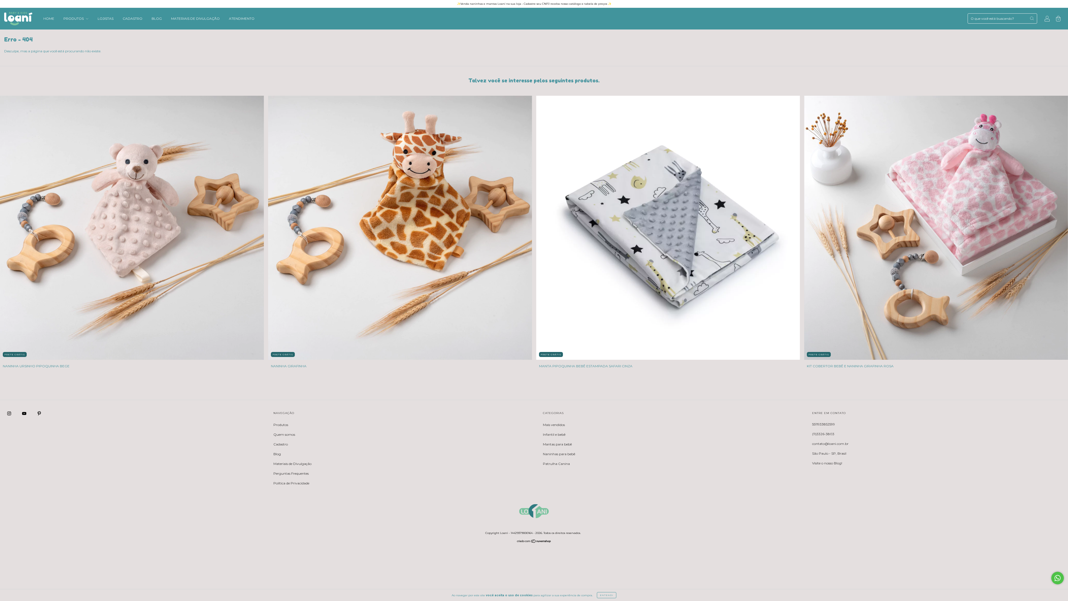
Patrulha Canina (556, 464)
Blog (277, 454)
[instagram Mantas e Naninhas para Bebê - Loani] (9, 413)
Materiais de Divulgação (292, 464)
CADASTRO (132, 18)
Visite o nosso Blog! (827, 463)
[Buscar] (1032, 18)
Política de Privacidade (291, 483)
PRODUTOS (74, 18)
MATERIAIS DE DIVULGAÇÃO (195, 18)
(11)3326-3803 (823, 434)
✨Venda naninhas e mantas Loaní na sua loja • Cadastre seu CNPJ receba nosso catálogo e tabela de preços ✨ (534, 4)
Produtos (280, 425)
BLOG (157, 18)
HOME (48, 18)
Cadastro (280, 444)
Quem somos (284, 434)
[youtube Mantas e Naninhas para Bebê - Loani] (24, 413)
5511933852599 (823, 424)
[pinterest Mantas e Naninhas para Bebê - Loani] (39, 413)
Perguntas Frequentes (291, 473)
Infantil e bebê (554, 434)
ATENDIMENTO (241, 18)
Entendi (606, 595)
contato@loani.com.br (830, 444)
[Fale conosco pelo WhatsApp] (1057, 578)
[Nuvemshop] (534, 542)
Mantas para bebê (557, 444)
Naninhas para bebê (559, 454)
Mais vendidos (554, 425)
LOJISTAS (105, 18)
